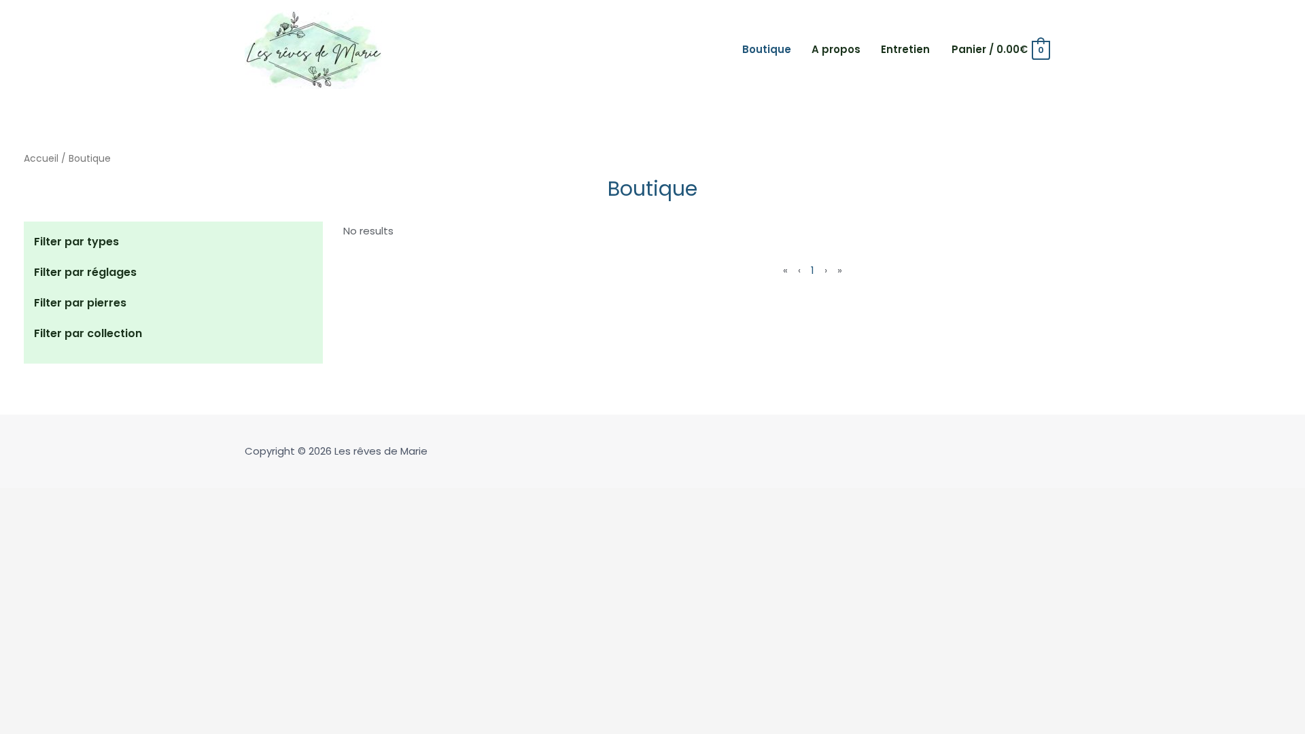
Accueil (41, 158)
